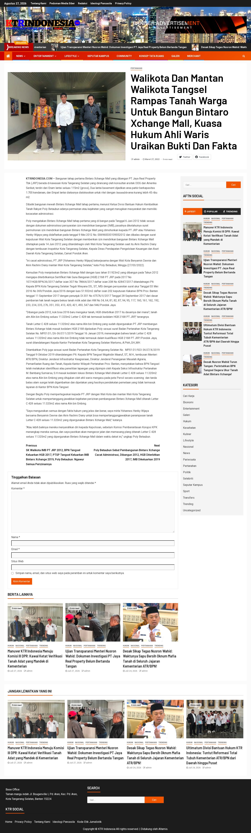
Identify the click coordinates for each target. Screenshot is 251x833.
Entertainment (44, 56)
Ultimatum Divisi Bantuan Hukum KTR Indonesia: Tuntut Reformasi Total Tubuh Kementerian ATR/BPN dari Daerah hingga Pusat (221, 335)
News (19, 56)
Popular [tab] (212, 211)
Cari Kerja (188, 396)
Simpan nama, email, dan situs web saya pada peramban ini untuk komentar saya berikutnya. (70, 573)
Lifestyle (71, 56)
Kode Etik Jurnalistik (89, 821)
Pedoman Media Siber (62, 3)
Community (124, 56)
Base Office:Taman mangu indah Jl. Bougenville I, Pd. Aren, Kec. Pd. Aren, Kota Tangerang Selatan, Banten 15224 (41, 794)
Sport (186, 491)
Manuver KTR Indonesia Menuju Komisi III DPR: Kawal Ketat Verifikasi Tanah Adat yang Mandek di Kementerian (221, 235)
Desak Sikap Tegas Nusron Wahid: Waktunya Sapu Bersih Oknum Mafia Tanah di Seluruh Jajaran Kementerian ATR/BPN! (220, 301)
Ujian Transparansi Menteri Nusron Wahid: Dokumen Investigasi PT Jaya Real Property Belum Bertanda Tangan (220, 268)
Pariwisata (189, 459)
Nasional (20, 646)
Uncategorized (191, 510)
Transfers (188, 497)
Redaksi (82, 3)
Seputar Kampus (98, 56)
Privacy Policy (123, 3)
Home (8, 821)
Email (15, 549)
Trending (43, 646)
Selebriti (188, 478)
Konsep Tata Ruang (151, 56)
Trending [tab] (232, 211)
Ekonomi (188, 402)
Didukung (146, 829)
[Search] (244, 56)
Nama (15, 537)
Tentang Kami (38, 3)
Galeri (175, 56)
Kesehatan (189, 427)
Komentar (18, 488)
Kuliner (187, 434)
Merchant (194, 56)
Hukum (11, 646)
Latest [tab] (191, 211)
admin (137, 159)
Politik (187, 472)
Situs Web (17, 561)
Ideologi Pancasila (101, 3)
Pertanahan (136, 68)
